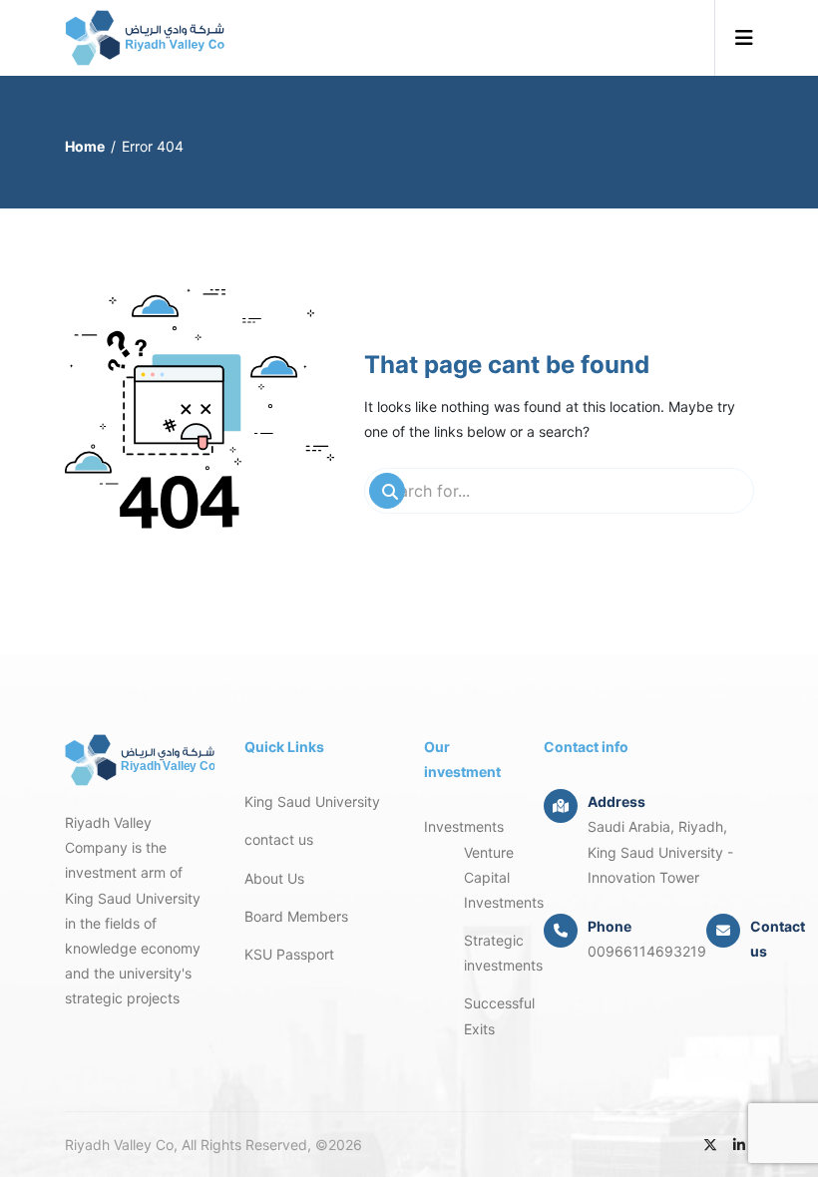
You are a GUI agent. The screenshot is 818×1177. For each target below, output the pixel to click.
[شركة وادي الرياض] (144, 38)
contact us (278, 839)
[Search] (387, 491)
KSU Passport (289, 954)
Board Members (296, 916)
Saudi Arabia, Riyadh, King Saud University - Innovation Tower (660, 851)
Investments (464, 826)
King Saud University (312, 801)
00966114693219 (647, 951)
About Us (274, 878)
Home (85, 146)
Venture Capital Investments (504, 877)
